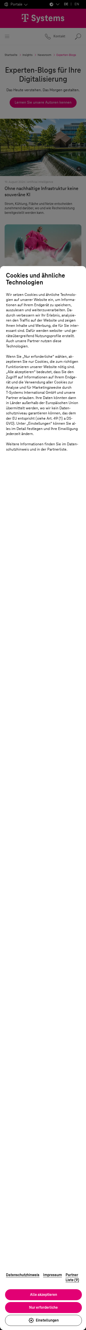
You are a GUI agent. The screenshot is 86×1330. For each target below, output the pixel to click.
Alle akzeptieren (43, 1294)
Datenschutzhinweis (22, 1274)
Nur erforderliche (43, 1307)
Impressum (52, 1274)
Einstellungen (47, 1320)
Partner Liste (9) (72, 1277)
